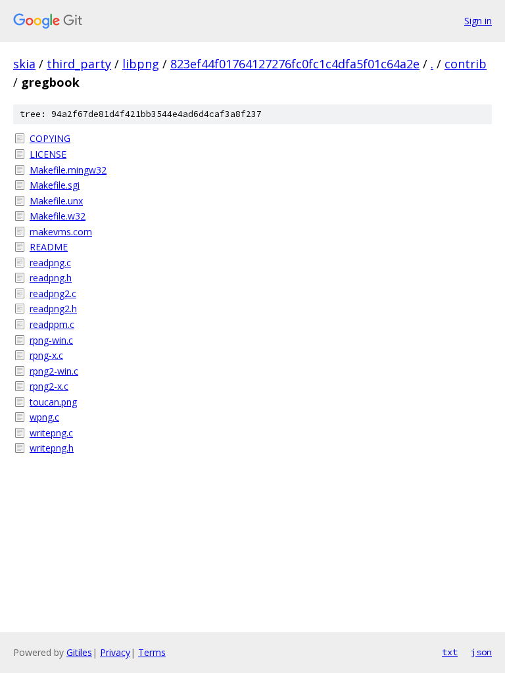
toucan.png (53, 402)
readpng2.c (53, 293)
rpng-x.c (46, 355)
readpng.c (50, 262)
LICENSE (48, 154)
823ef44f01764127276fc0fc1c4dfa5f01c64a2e (295, 64)
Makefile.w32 (57, 216)
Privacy (115, 652)
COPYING (50, 138)
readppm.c (52, 324)
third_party (79, 64)
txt (450, 652)
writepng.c (51, 433)
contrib (466, 64)
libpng (140, 64)
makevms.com (61, 231)
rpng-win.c (51, 340)
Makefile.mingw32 (68, 170)
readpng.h (51, 277)
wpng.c (44, 417)
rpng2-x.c (49, 386)
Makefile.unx (56, 201)
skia (24, 64)
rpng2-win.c (54, 371)
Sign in (478, 20)
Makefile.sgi (55, 185)
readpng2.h (53, 308)
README (49, 247)
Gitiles (79, 652)
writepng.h (52, 448)
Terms (152, 652)
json (481, 652)
